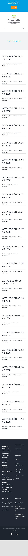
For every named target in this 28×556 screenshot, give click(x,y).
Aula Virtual (5, 510)
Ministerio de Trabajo (19, 471)
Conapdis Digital (7, 503)
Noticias (18, 449)
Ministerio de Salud (19, 477)
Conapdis (6, 64)
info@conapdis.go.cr (14, 3)
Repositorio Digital (7, 506)
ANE (17, 459)
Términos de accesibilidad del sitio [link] (20, 517)
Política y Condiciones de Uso (20, 509)
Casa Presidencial (19, 465)
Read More (4, 65)
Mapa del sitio (19, 503)
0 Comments (19, 64)
